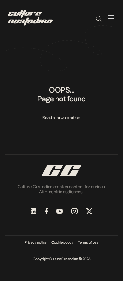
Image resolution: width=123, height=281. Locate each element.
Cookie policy (62, 242)
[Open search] (98, 18)
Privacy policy (36, 242)
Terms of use (88, 242)
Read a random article (61, 117)
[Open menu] (111, 18)
